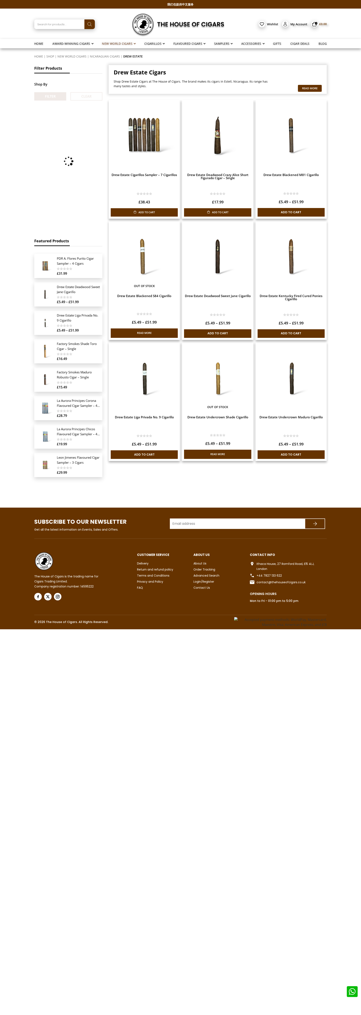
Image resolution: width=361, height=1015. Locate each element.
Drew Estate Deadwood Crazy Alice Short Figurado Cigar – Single (217, 176)
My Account (298, 24)
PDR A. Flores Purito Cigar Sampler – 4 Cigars (75, 261)
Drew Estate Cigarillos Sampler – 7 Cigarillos (144, 175)
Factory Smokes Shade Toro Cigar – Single (77, 346)
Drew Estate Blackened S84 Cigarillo (144, 296)
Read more (144, 333)
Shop (50, 56)
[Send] (315, 523)
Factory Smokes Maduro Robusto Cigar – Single (74, 374)
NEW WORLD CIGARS (71, 56)
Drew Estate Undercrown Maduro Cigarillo (291, 417)
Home (38, 56)
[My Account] (285, 24)
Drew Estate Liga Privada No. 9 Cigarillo (144, 417)
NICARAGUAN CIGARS (105, 56)
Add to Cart (291, 212)
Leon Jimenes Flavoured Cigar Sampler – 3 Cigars (78, 460)
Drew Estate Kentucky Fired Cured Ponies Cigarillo (291, 297)
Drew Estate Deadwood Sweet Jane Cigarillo (218, 296)
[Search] (89, 24)
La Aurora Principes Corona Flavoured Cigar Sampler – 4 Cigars (77, 403)
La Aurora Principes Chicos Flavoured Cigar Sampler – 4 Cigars (77, 432)
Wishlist (272, 24)
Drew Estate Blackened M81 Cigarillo (291, 175)
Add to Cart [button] (147, 212)
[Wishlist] (262, 24)
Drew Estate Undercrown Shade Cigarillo (217, 417)
